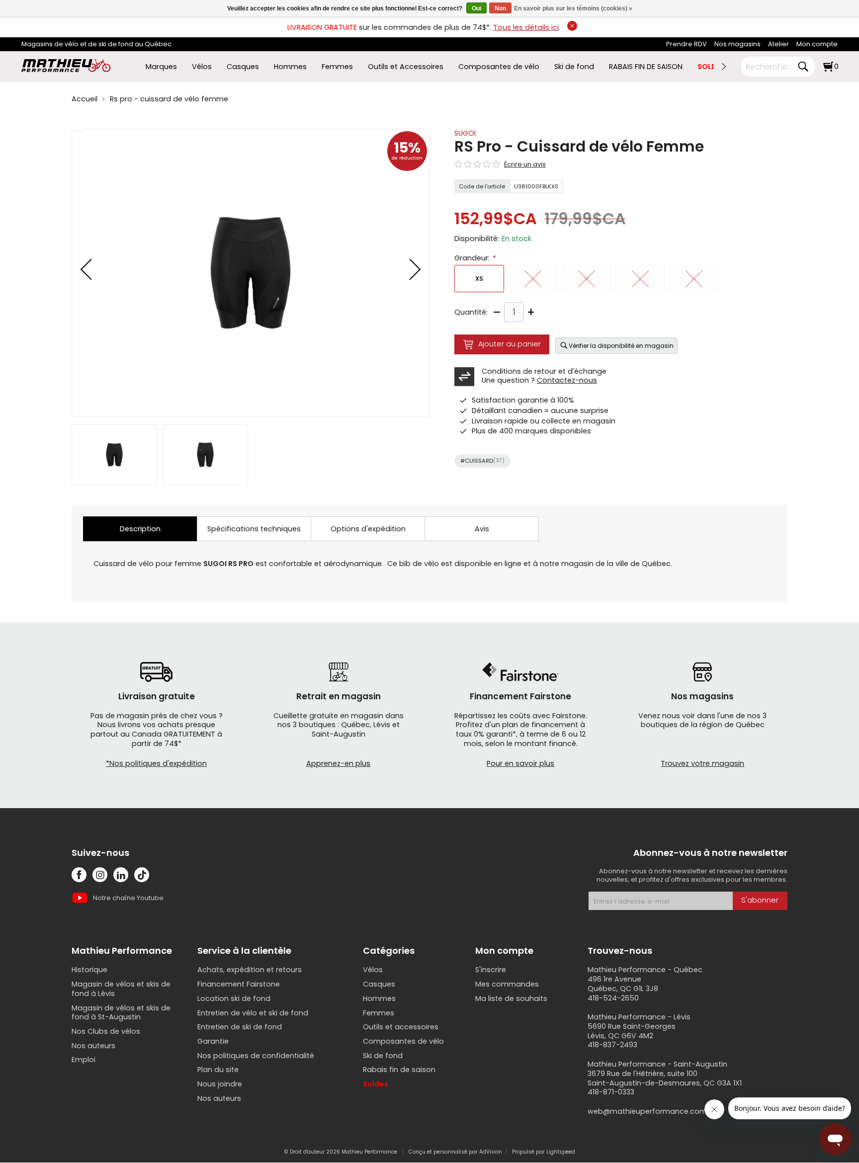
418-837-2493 (612, 1045)
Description (140, 529)
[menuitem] (686, 44)
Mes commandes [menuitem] (507, 984)
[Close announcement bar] (572, 26)
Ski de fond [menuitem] (574, 67)
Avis (482, 529)
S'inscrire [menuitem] (490, 970)
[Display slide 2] (205, 455)
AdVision (490, 1152)
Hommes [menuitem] (290, 67)
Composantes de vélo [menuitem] (498, 67)
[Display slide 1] (114, 455)
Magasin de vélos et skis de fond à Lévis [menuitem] (121, 988)
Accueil (84, 99)
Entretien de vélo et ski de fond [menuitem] (252, 1013)
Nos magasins (737, 44)
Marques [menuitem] (161, 67)
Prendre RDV (686, 44)
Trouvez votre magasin (702, 763)
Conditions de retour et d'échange (544, 371)
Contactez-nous (567, 380)
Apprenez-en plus (338, 763)
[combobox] (770, 66)
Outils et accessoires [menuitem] (400, 1027)
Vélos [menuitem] (202, 67)
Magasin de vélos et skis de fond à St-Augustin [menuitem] (121, 1012)
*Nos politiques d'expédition (156, 763)
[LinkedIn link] (120, 874)
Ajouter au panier (509, 344)
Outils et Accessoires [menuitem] (405, 67)
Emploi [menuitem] (83, 1060)
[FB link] (79, 874)
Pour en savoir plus (520, 763)
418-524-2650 (613, 998)
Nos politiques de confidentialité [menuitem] (255, 1056)
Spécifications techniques (254, 529)
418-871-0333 (611, 1092)
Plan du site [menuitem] (218, 1070)
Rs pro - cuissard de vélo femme (169, 99)
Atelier (778, 44)
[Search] (802, 66)
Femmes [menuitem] (337, 67)
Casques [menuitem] (243, 67)
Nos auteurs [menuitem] (93, 1046)
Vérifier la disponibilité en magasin (621, 345)
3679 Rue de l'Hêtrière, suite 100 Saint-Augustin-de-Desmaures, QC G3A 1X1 (665, 1078)
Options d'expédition (368, 529)
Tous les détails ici (526, 27)
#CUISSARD (482, 461)
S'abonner (759, 900)
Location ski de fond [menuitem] (233, 998)
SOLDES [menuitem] (711, 67)
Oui (476, 8)
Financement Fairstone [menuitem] (238, 984)
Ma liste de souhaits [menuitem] (511, 998)
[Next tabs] (723, 66)
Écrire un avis (525, 164)
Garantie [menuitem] (213, 1041)
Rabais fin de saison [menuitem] (399, 1070)
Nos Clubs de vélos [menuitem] (106, 1031)
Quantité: (471, 312)
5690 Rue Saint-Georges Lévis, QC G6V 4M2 (632, 1031)
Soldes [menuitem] (375, 1084)
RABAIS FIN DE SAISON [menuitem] (646, 67)
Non (500, 8)
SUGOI (465, 133)
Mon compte (817, 44)
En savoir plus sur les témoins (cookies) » (573, 8)
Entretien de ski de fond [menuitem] (239, 1027)
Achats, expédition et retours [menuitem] (249, 970)
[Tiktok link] (141, 874)
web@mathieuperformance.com (647, 1111)
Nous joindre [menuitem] (219, 1084)
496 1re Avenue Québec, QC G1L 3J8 (623, 984)
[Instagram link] (99, 874)
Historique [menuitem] (89, 970)
